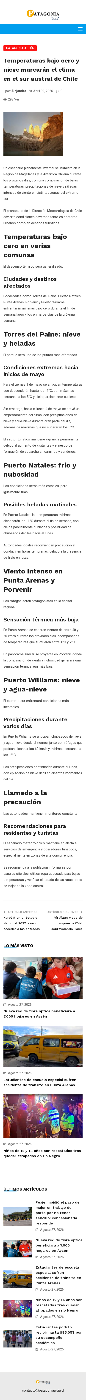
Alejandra (18, 91)
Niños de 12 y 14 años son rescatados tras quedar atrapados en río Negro (59, 1305)
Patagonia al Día (20, 48)
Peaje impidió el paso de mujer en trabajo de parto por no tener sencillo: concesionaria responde (58, 1212)
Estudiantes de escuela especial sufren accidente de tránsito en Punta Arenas (58, 1275)
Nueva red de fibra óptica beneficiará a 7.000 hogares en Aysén (59, 1245)
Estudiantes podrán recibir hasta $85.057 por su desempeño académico (59, 1335)
